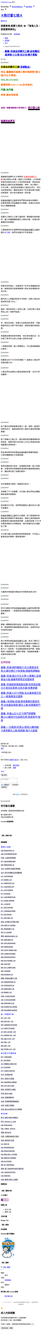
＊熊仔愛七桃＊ (12, 15)
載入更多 (4, 775)
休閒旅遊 (17, 34)
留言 (16, 760)
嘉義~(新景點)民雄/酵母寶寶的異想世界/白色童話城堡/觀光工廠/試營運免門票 (20, 705)
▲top (2, 771)
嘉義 (14, 768)
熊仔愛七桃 (9, 1296)
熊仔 (2, 748)
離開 (11, 1328)
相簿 (6, 38)
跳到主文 (4, 21)
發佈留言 (4, 787)
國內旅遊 (16, 765)
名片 (6, 43)
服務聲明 (21, 1304)
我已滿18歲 (5, 1328)
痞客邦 (11, 760)
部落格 (7, 40)
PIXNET (9, 1302)
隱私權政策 (35, 1302)
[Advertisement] (21, 149)
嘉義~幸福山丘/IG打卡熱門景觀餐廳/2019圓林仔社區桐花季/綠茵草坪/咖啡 (20, 717)
